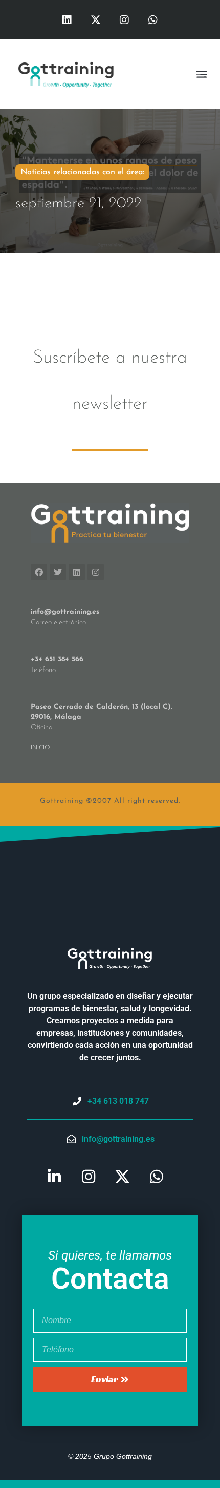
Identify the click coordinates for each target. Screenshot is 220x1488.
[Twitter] (58, 572)
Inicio (40, 748)
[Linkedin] (67, 20)
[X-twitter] (95, 20)
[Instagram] (124, 20)
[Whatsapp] (153, 20)
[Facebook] (39, 572)
